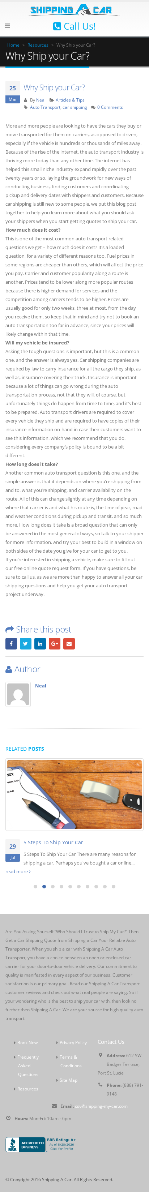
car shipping (75, 107)
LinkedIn (40, 643)
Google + (54, 643)
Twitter (25, 643)
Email (69, 643)
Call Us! (78, 26)
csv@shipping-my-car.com (101, 1106)
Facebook (11, 643)
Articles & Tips (70, 100)
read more (17, 871)
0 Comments (110, 107)
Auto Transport (45, 107)
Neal (41, 100)
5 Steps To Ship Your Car (53, 842)
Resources (37, 45)
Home (13, 45)
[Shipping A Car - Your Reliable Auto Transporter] (74, 9)
